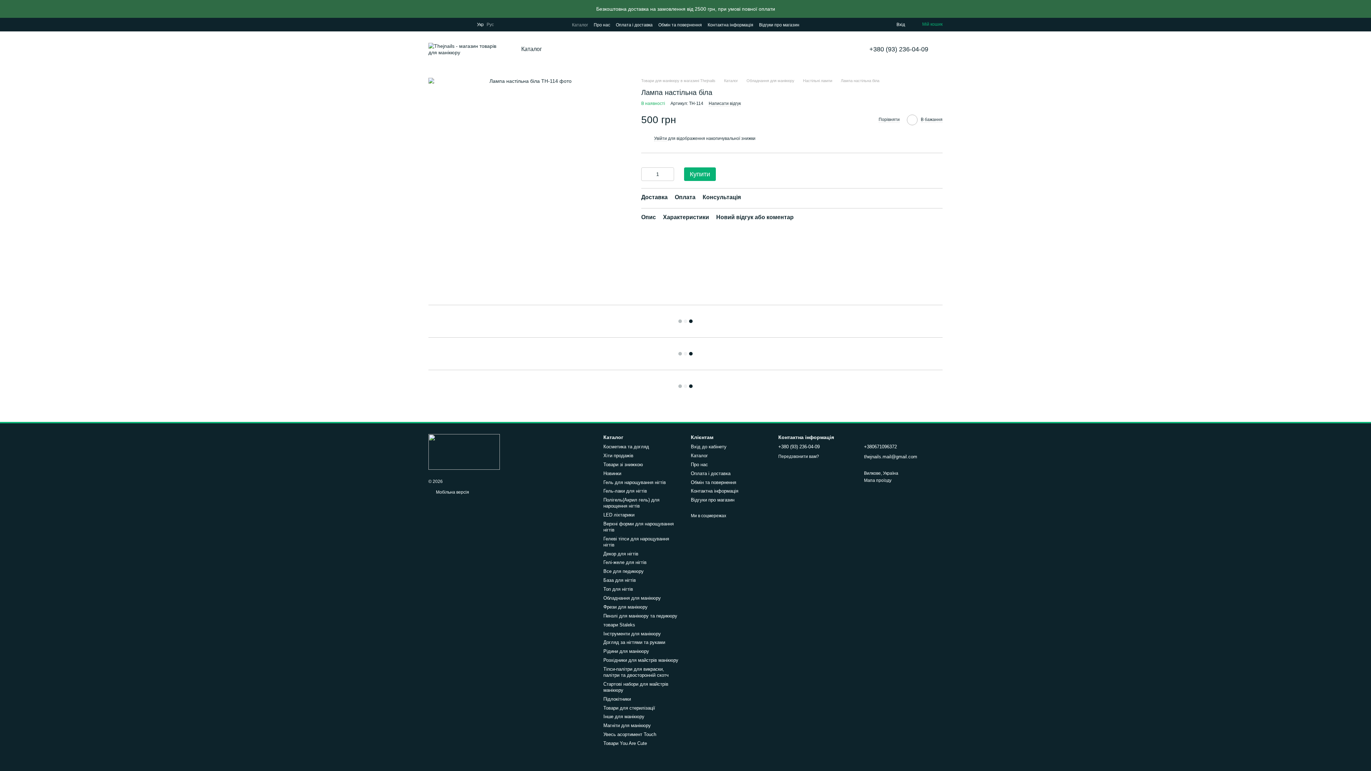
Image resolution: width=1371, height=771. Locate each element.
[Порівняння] (862, 24)
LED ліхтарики (618, 515)
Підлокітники (617, 699)
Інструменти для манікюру (632, 633)
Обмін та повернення (680, 24)
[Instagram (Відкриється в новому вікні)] (431, 24)
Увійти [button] (660, 138)
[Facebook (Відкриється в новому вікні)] (448, 24)
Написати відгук (725, 103)
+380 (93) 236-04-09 (898, 49)
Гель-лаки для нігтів (625, 491)
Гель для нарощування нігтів (634, 482)
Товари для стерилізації (629, 708)
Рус (490, 24)
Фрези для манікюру (625, 607)
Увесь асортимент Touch (629, 734)
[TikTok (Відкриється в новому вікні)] (440, 24)
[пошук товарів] (569, 49)
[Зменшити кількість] (647, 174)
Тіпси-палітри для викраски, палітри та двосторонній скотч (636, 672)
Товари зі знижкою (623, 464)
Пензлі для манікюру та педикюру (640, 616)
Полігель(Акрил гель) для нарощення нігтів (631, 503)
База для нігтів (619, 580)
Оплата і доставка (634, 24)
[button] (1365, 9)
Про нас (602, 24)
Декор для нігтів (620, 553)
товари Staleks (619, 625)
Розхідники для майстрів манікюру (640, 660)
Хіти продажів (618, 455)
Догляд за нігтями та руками (634, 642)
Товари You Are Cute (625, 743)
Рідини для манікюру (626, 651)
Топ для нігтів (618, 589)
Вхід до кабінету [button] (709, 446)
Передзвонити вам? (798, 456)
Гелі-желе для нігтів (625, 562)
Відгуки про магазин (779, 24)
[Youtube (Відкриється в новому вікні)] (457, 24)
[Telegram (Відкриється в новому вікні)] (465, 24)
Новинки (612, 473)
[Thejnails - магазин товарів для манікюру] (464, 451)
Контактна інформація (730, 24)
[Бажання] (876, 24)
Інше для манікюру (623, 716)
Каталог (580, 24)
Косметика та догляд (626, 446)
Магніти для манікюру (627, 725)
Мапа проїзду (878, 480)
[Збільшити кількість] (669, 174)
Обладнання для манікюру (632, 598)
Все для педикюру (623, 571)
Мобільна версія (452, 492)
